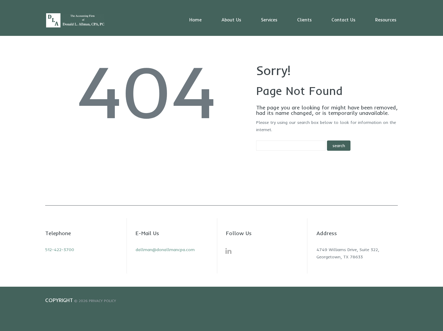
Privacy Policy (102, 300)
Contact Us (343, 20)
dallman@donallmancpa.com (165, 249)
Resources (385, 20)
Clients (304, 20)
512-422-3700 (59, 249)
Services (269, 20)
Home (195, 20)
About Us (231, 20)
